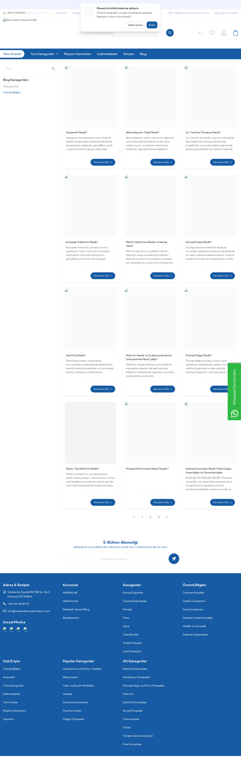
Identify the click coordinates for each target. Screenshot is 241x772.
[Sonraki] (167, 517)
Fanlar (127, 727)
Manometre (70, 677)
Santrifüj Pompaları (135, 702)
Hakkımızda (70, 601)
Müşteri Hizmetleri (14, 710)
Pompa (127, 609)
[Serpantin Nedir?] (90, 96)
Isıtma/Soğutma (133, 592)
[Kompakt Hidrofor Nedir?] (90, 206)
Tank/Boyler (131, 634)
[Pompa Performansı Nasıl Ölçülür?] (150, 433)
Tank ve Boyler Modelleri (78, 685)
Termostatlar (131, 719)
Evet (152, 25)
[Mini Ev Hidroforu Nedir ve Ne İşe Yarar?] (150, 206)
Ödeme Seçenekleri (195, 634)
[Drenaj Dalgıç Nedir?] (210, 319)
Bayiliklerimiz (71, 617)
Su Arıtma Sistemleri (75, 702)
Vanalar (67, 694)
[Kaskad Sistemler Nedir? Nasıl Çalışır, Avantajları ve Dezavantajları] (210, 433)
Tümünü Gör (11, 86)
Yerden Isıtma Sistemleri (138, 736)
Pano (126, 617)
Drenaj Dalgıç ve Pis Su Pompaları (143, 685)
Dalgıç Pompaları (73, 719)
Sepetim (8, 719)
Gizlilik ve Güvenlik (194, 626)
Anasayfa (61, 12)
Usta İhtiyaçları (132, 651)
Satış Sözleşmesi (193, 609)
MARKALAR (70, 592)
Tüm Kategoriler (13, 685)
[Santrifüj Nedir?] (90, 319)
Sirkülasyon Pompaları (136, 677)
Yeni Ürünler (10, 702)
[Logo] (50, 32)
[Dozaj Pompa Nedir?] (210, 206)
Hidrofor (128, 694)
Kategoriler (79, 12)
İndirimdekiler (11, 694)
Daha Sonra (135, 25)
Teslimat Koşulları (193, 592)
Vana (126, 626)
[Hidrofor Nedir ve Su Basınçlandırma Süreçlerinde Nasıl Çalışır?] (150, 319)
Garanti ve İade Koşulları (198, 617)
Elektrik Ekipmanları (135, 669)
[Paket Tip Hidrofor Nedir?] (90, 433)
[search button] (170, 33)
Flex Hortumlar (72, 710)
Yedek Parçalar (132, 643)
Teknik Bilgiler (12, 92)
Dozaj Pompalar (133, 710)
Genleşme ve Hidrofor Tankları (82, 669)
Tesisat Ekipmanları (135, 601)
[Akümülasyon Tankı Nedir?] (150, 96)
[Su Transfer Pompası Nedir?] (210, 96)
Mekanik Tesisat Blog (76, 609)
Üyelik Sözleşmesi (194, 601)
